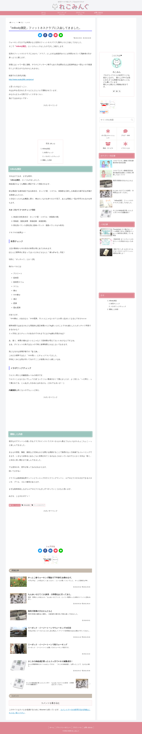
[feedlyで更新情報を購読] (116, 91)
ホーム (52, 727)
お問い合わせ (88, 727)
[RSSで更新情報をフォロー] (119, 91)
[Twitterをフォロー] (114, 91)
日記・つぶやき (15, 505)
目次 (47, 144)
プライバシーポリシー (63, 727)
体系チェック (49, 152)
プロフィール (77, 727)
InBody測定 (46, 149)
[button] (132, 120)
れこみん (117, 72)
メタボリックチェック (52, 156)
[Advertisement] (50, 121)
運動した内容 (47, 160)
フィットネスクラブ (39, 505)
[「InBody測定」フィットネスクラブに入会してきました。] (50, 35)
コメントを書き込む (50, 703)
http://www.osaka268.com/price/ (21, 79)
